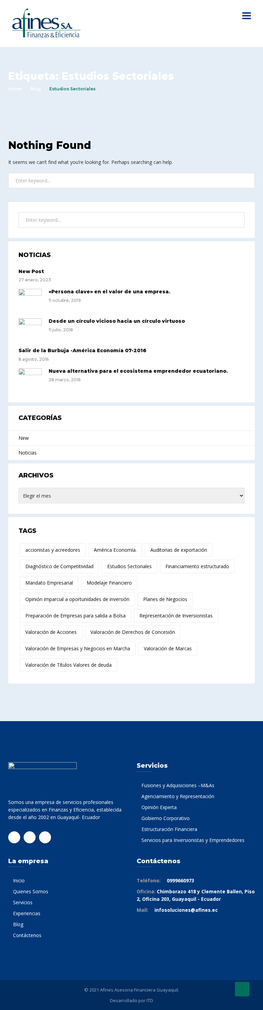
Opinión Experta (159, 807)
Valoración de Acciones (51, 632)
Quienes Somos (30, 891)
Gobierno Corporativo (165, 818)
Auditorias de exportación (178, 550)
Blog (35, 88)
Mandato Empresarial (49, 582)
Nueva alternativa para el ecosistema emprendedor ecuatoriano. (138, 371)
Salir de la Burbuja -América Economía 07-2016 (82, 350)
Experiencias (26, 913)
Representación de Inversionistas (176, 615)
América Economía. (115, 550)
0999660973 (180, 880)
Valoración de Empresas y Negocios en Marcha (77, 648)
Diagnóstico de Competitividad (59, 566)
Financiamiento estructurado (197, 566)
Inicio (19, 880)
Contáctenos (27, 935)
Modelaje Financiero (109, 582)
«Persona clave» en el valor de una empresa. (109, 292)
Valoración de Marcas (168, 648)
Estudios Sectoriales (129, 566)
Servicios (23, 902)
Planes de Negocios (165, 599)
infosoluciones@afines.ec (186, 910)
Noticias (27, 452)
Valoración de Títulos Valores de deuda (68, 665)
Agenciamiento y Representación (177, 796)
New (23, 438)
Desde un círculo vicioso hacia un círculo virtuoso (117, 321)
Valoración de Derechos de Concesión (132, 632)
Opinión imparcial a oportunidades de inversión (77, 599)
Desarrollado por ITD (131, 1000)
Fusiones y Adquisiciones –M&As (177, 785)
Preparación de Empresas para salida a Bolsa (75, 615)
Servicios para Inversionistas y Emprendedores (193, 840)
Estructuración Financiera (169, 829)
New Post (31, 271)
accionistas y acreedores (52, 550)
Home (15, 88)
